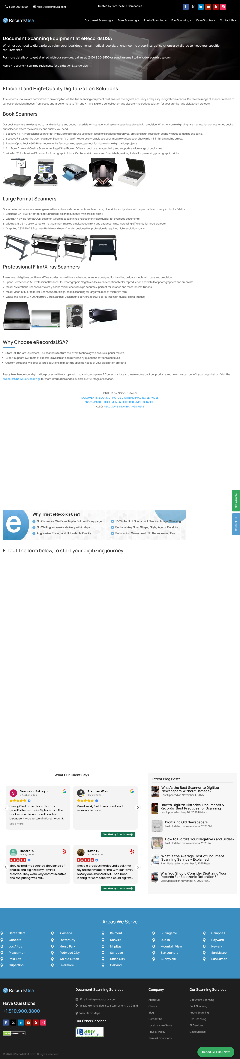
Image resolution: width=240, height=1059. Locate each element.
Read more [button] (17, 824)
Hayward (217, 940)
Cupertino (16, 965)
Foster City (67, 940)
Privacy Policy (156, 1031)
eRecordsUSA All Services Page (21, 379)
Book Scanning (127, 20)
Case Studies (204, 20)
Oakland (116, 965)
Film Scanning (180, 20)
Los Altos (15, 946)
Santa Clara (17, 933)
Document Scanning (98, 20)
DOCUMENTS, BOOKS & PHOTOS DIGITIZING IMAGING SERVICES (120, 397)
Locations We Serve (160, 1025)
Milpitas (116, 946)
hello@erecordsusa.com (51, 6)
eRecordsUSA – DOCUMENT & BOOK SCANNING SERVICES (120, 402)
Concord (15, 940)
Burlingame (169, 933)
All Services (196, 1025)
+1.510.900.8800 (21, 1011)
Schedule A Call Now (216, 1052)
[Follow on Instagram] (223, 7)
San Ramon (219, 959)
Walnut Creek (69, 959)
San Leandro (169, 953)
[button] (137, 807)
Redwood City (69, 953)
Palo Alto (15, 959)
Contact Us (227, 20)
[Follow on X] (193, 7)
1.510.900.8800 (18, 6)
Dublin (165, 940)
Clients (152, 1006)
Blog (151, 1012)
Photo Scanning (154, 20)
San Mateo (219, 953)
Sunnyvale (168, 959)
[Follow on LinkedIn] (201, 7)
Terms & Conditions (160, 1038)
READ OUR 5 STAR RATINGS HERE (124, 406)
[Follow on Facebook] (186, 7)
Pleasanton (17, 953)
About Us (154, 999)
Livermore (66, 965)
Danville (116, 940)
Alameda (65, 933)
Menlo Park (67, 946)
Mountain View (171, 946)
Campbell (218, 933)
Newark (216, 946)
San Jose (116, 953)
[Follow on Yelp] (216, 7)
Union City (117, 959)
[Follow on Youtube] (208, 7)
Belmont (116, 933)
